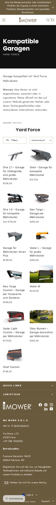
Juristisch (11, 394)
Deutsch (45, 501)
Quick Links (12, 385)
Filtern (14, 140)
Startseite (7, 123)
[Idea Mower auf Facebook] (40, 405)
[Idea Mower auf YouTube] (51, 409)
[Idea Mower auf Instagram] (51, 405)
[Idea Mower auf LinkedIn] (45, 409)
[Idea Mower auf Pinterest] (45, 405)
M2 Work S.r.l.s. (16, 420)
